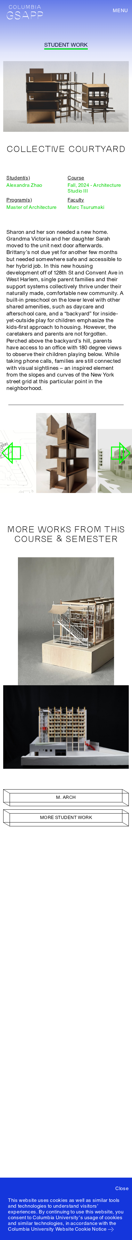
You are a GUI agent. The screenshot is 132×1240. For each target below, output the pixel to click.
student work (65, 45)
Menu (120, 10)
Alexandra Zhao (24, 185)
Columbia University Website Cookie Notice (57, 1229)
